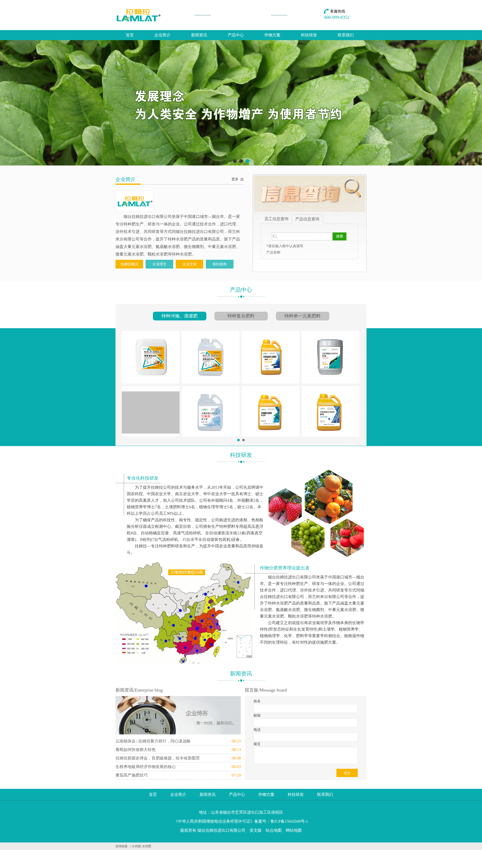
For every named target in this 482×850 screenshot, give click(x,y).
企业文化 (190, 264)
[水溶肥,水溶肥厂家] (241, 164)
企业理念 (159, 264)
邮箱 (257, 715)
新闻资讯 (199, 35)
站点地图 (274, 830)
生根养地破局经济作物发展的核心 (145, 766)
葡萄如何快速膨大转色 (135, 749)
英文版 (256, 830)
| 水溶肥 (146, 846)
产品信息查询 (307, 219)
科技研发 (309, 35)
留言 (257, 744)
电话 (257, 730)
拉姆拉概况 (129, 264)
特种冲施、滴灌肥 (179, 315)
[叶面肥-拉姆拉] (138, 15)
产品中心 (236, 35)
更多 (234, 179)
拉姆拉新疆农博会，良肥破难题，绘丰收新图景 (157, 758)
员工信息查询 (276, 219)
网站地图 (294, 830)
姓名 (257, 701)
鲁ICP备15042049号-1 (289, 821)
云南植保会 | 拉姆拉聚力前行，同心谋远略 (153, 741)
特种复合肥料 (241, 315)
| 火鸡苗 (136, 846)
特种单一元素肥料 (302, 315)
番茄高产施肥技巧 (131, 775)
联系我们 (346, 35)
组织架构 (220, 264)
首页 (130, 35)
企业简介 (162, 35)
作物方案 (272, 35)
